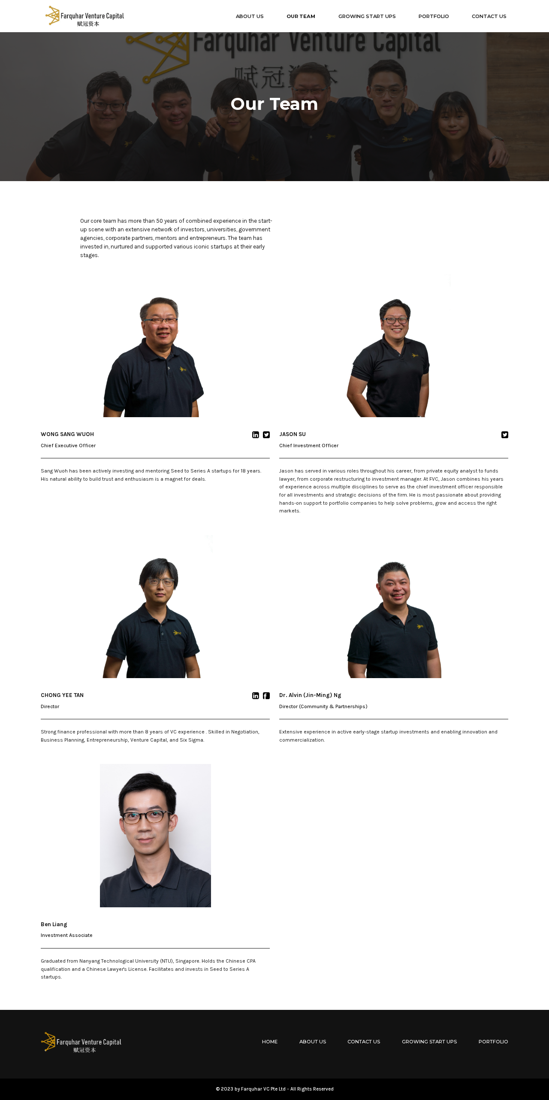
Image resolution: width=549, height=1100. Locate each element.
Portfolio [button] (434, 16)
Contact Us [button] (489, 16)
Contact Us (363, 1042)
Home (270, 1042)
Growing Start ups (429, 1042)
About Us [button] (250, 16)
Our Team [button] (301, 16)
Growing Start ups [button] (367, 16)
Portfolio (493, 1042)
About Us (312, 1042)
